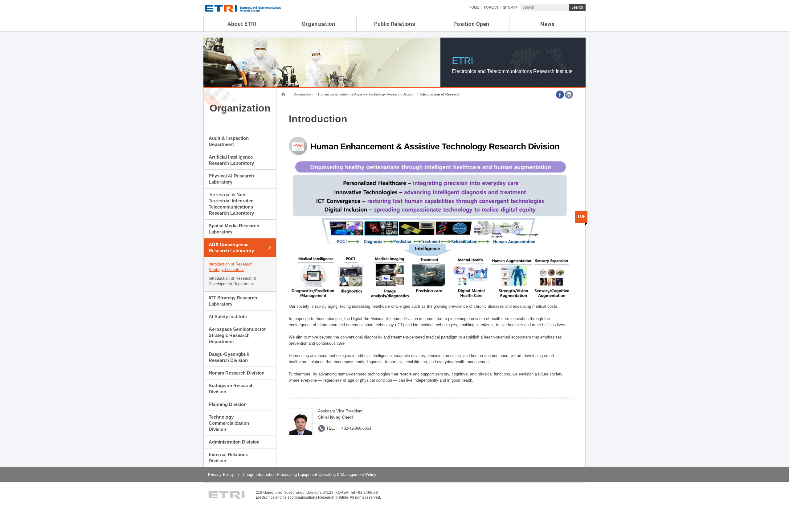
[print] (569, 95)
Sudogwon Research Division (231, 388)
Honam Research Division (236, 372)
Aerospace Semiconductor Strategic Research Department (237, 335)
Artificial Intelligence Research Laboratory (231, 160)
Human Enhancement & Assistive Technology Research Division (366, 94)
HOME (474, 7)
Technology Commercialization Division (229, 423)
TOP (581, 216)
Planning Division (228, 404)
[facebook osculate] (560, 95)
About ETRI (241, 24)
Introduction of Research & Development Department (232, 281)
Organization (318, 24)
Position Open (471, 24)
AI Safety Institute (228, 316)
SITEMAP (510, 7)
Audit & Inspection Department (229, 141)
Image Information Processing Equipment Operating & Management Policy (309, 474)
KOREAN (491, 7)
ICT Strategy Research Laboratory (233, 300)
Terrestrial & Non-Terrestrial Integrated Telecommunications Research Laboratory (231, 204)
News (547, 24)
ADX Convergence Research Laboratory (231, 247)
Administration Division (234, 441)
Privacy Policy (221, 474)
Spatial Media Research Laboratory (234, 228)
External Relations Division (228, 457)
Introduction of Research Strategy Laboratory (230, 267)
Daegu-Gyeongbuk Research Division (229, 357)
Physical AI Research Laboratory (231, 179)
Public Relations (394, 24)
